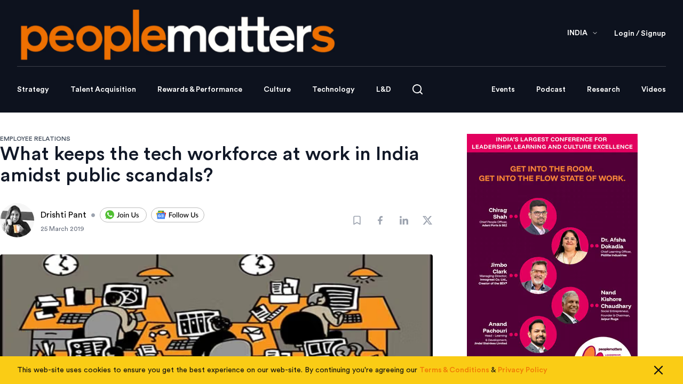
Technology (333, 89)
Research (603, 89)
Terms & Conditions (454, 370)
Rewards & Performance (199, 89)
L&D (383, 89)
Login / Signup (640, 33)
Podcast (551, 89)
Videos (653, 89)
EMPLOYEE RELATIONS (35, 138)
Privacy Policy (522, 370)
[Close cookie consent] (658, 370)
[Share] (380, 220)
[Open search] (417, 89)
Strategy (33, 89)
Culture (277, 89)
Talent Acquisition (103, 89)
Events (503, 89)
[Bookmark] (357, 220)
